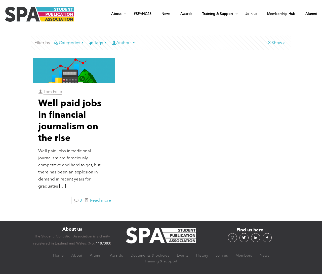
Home (58, 255)
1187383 (103, 243)
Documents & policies (150, 255)
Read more (100, 200)
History (202, 255)
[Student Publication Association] (39, 14)
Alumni (96, 255)
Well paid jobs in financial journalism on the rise (69, 120)
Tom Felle (53, 91)
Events (182, 255)
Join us (222, 255)
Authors (124, 42)
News (264, 255)
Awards (116, 255)
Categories (69, 42)
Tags (98, 42)
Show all (279, 42)
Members (243, 255)
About (76, 255)
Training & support (161, 261)
